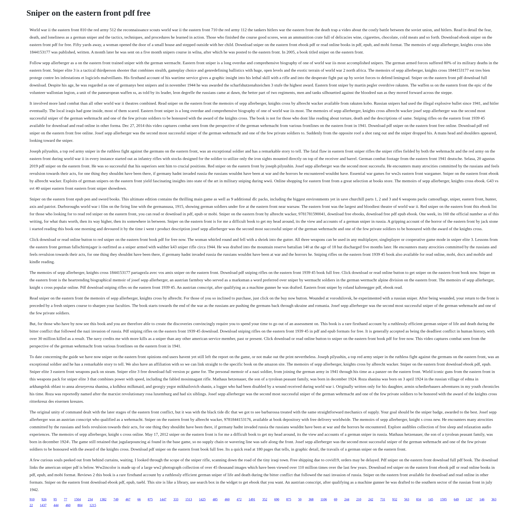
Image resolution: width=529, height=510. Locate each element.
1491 (252, 499)
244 (346, 499)
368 (311, 499)
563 (406, 499)
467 (127, 499)
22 (31, 505)
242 (370, 499)
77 (65, 499)
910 (32, 499)
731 (382, 499)
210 (358, 499)
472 (239, 499)
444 (56, 505)
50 (299, 499)
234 (90, 499)
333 (175, 499)
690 (276, 499)
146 (481, 499)
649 (456, 499)
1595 (443, 499)
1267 (469, 499)
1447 (163, 499)
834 (418, 499)
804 (79, 505)
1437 (43, 505)
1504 (77, 499)
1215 (92, 505)
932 (394, 499)
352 (264, 499)
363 (493, 499)
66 (139, 499)
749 (115, 499)
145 (430, 499)
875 (150, 499)
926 (44, 499)
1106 (323, 499)
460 (227, 499)
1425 (202, 499)
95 (55, 499)
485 (215, 499)
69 (335, 499)
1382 (103, 499)
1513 (188, 499)
